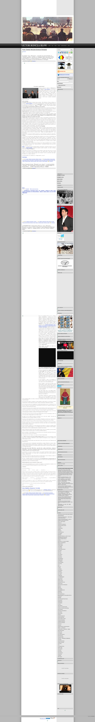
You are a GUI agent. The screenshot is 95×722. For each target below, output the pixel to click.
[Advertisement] (47, 7)
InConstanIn (60, 568)
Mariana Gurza (60, 583)
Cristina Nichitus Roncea (61, 549)
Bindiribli (59, 539)
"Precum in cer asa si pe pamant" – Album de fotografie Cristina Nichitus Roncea (64, 520)
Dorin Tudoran (60, 554)
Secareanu (59, 625)
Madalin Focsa (60, 579)
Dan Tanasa (60, 550)
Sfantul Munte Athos (61, 630)
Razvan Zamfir (60, 613)
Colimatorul (27, 221)
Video (55, 45)
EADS (47, 221)
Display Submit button (61, 85)
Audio (59, 45)
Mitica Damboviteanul (61, 593)
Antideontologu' (60, 528)
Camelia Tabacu (60, 545)
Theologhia (59, 639)
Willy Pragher (60, 656)
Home (49, 45)
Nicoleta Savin (60, 601)
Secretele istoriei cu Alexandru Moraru (63, 626)
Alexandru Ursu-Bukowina (62, 524)
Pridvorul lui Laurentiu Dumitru (62, 606)
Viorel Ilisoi (59, 650)
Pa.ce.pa (59, 604)
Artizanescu (59, 530)
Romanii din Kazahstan (61, 622)
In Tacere (59, 567)
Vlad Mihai (59, 655)
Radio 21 (37, 222)
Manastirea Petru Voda (61, 582)
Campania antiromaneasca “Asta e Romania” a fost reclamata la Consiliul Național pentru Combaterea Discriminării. (47, 325)
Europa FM (49, 221)
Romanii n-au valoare (47, 222)
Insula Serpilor (60, 570)
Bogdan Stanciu (60, 543)
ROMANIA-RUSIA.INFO (61, 621)
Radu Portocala (60, 609)
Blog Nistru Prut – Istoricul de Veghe (63, 541)
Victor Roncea (24, 157)
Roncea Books (63, 45)
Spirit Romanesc (60, 635)
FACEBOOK (59, 183)
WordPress (55, 713)
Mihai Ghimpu (60, 588)
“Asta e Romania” (47, 89)
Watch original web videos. (34, 188)
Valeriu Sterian (60, 648)
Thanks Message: (60, 83)
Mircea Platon (60, 592)
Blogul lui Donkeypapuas (61, 542)
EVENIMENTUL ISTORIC (61, 175)
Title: (58, 81)
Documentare (31, 221)
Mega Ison (59, 587)
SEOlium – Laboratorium (61, 627)
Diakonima (59, 551)
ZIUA (52, 45)
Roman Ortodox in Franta (61, 618)
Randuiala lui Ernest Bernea (62, 610)
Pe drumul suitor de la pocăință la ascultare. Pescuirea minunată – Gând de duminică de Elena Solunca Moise (65, 486)
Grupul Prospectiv (60, 562)
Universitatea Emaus (61, 646)
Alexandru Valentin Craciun (62, 525)
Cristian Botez (60, 547)
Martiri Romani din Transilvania (62, 584)
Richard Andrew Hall (61, 617)
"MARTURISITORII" (61, 515)
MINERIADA (60, 591)
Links (69, 45)
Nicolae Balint (60, 600)
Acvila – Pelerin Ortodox (61, 521)
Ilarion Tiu (59, 566)
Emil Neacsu (60, 555)
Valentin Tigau (60, 647)
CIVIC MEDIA (60, 546)
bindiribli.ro (40, 221)
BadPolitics (59, 534)
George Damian (60, 559)
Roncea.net (59, 623)
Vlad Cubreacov (60, 652)
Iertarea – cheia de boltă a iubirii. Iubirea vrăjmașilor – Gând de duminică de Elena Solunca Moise (65, 483)
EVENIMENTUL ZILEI (60, 177)
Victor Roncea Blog (34, 45)
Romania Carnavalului (61, 619)
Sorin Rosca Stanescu (61, 634)
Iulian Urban (60, 574)
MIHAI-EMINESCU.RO (61, 589)
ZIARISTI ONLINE (59, 179)
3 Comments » (34, 168)
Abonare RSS (62, 71)
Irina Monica (60, 571)
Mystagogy (59, 597)
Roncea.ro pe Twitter (64, 74)
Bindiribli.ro (27, 488)
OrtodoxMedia (60, 602)
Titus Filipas (60, 643)
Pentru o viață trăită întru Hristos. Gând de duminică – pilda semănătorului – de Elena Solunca (64, 480)
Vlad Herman (60, 654)
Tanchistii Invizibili (60, 636)
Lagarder (53, 221)
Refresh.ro (59, 614)
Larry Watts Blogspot (61, 576)
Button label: (59, 87)
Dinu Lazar (59, 553)
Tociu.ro (23, 488)
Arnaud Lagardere (29, 147)
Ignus (59, 564)
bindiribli (27, 188)
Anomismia (59, 526)
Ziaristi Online (70, 468)
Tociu (59, 644)
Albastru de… (60, 522)
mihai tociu (31, 222)
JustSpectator (60, 575)
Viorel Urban (60, 651)
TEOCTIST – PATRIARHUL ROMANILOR (64, 638)
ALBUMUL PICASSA (47, 489)
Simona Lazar (60, 631)
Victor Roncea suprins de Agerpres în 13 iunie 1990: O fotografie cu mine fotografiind (65, 492)
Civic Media (38, 488)
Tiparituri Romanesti (61, 642)
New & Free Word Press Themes (63, 598)
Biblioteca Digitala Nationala (62, 538)
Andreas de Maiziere (29, 103)
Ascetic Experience (61, 532)
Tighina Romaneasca (61, 640)
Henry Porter (60, 563)
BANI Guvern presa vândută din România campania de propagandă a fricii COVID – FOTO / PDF (65, 502)
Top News (35, 221)
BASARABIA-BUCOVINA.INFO (62, 537)
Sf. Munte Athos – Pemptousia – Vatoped (64, 629)
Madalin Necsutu (60, 580)
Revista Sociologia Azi (61, 615)
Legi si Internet (60, 578)
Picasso (23, 187)
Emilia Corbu (60, 557)
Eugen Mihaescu (60, 558)
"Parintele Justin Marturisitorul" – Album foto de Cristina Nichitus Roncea (65, 517)
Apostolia (59, 529)
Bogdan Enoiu (44, 221)
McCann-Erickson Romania (26, 222)
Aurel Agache (60, 533)
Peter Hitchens (60, 605)
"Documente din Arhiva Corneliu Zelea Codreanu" (65, 514)
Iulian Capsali (60, 572)
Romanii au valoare (41, 222)
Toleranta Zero (32, 488)
